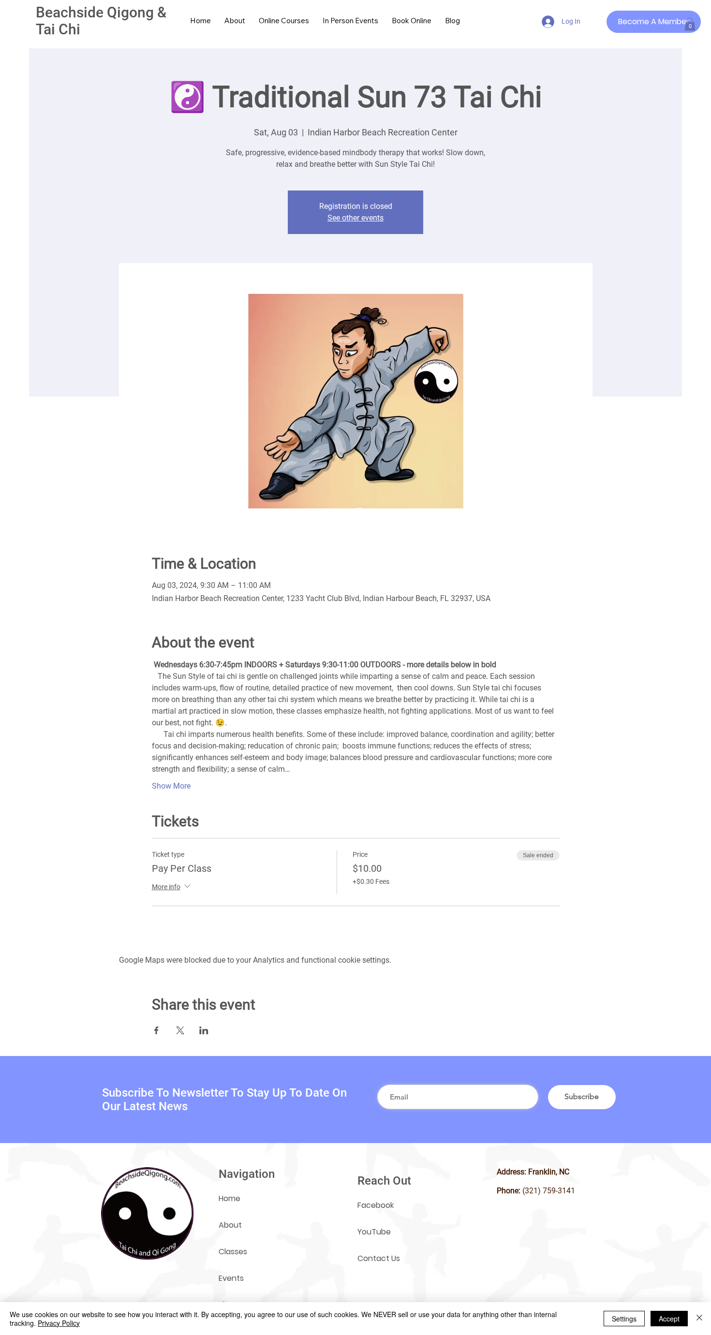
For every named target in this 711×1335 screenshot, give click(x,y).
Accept (669, 1318)
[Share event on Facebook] (156, 1030)
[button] (690, 23)
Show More (171, 786)
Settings (624, 1318)
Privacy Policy (59, 1323)
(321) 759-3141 (548, 1190)
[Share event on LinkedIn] (203, 1030)
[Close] (699, 1318)
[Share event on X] (180, 1030)
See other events (355, 217)
